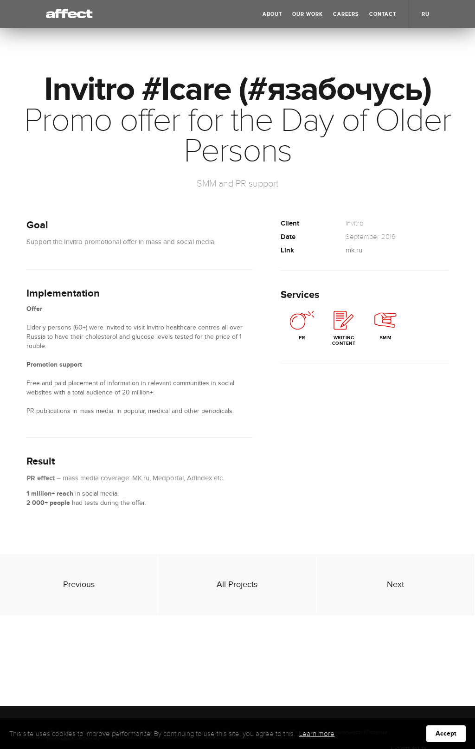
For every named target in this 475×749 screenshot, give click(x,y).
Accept (446, 733)
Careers (346, 14)
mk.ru (354, 250)
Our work (307, 14)
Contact (382, 14)
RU (426, 14)
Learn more (316, 734)
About (272, 14)
